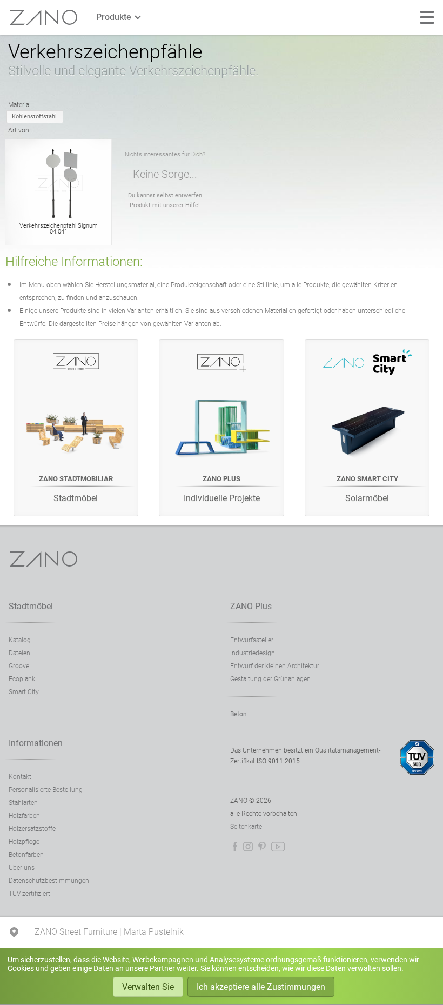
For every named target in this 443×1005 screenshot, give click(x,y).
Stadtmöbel (31, 606)
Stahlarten (23, 803)
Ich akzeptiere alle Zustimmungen (261, 987)
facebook (235, 846)
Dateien (19, 653)
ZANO (44, 17)
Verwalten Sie (148, 987)
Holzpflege (24, 842)
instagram (248, 846)
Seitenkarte (246, 826)
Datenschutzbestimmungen (49, 880)
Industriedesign (252, 653)
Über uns (22, 867)
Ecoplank (22, 679)
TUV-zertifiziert (29, 893)
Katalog (20, 640)
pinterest (262, 846)
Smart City (24, 692)
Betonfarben (26, 854)
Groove (19, 666)
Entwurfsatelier (251, 640)
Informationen (36, 743)
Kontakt (20, 777)
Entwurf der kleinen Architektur (274, 666)
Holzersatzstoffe (32, 829)
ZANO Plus (251, 606)
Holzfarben (24, 816)
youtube (278, 846)
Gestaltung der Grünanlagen (270, 679)
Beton (238, 714)
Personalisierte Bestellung (46, 790)
